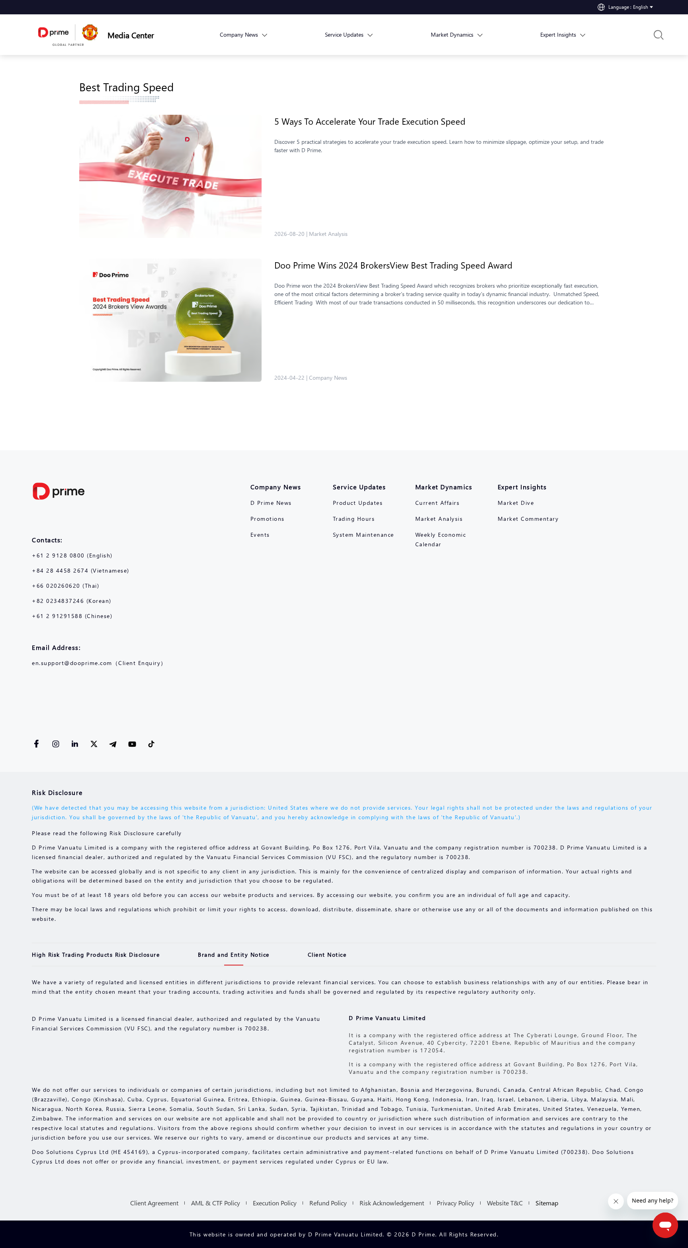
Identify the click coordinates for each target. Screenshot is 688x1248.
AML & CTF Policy (215, 1203)
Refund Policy (328, 1203)
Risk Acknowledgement (392, 1203)
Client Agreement (154, 1203)
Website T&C (505, 1203)
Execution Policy (275, 1203)
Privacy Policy (455, 1203)
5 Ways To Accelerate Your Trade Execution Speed (369, 121)
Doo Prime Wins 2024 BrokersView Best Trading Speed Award (397, 265)
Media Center (131, 34)
